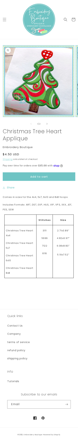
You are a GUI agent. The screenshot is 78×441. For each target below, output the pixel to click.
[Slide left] (31, 124)
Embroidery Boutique (33, 435)
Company (14, 334)
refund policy (16, 350)
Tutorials (13, 381)
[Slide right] (47, 124)
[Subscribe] (67, 404)
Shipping (8, 159)
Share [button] (11, 187)
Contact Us (15, 325)
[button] (5, 20)
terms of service (18, 342)
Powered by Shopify (52, 435)
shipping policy (17, 358)
